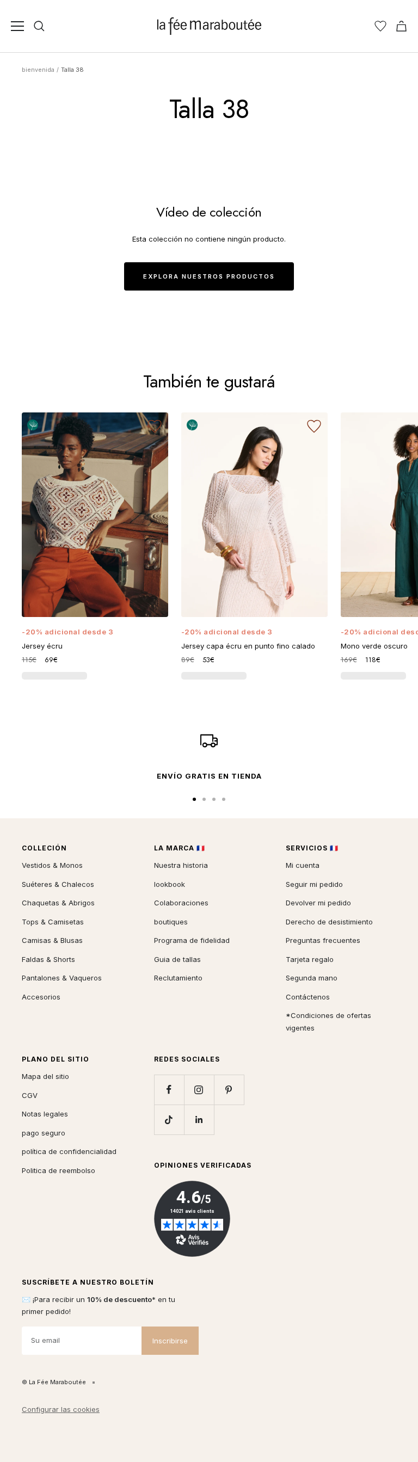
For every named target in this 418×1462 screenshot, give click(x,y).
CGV (30, 1095)
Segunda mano (311, 977)
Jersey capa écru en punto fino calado (248, 645)
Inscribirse (170, 1340)
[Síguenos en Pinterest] (229, 1090)
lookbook (169, 884)
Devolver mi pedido (318, 902)
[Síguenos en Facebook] (169, 1090)
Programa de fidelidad (192, 940)
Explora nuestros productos (209, 276)
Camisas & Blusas (52, 940)
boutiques (171, 921)
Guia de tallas (177, 959)
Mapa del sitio (45, 1076)
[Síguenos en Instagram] (199, 1090)
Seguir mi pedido (314, 884)
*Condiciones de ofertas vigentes (328, 1021)
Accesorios (41, 996)
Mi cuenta (302, 865)
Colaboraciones (181, 902)
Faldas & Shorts (48, 959)
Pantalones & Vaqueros (62, 977)
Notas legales (45, 1113)
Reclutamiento (178, 977)
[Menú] (17, 26)
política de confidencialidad (69, 1151)
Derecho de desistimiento (329, 921)
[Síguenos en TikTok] (169, 1119)
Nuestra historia (181, 865)
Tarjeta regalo (310, 959)
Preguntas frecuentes (323, 940)
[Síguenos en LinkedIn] (199, 1119)
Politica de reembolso (58, 1170)
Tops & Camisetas (53, 921)
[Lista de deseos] (380, 26)
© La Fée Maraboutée (54, 1382)
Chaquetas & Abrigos (58, 902)
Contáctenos (308, 996)
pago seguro (43, 1132)
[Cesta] (401, 26)
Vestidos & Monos (52, 865)
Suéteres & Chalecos (58, 884)
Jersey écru (42, 645)
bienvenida (38, 69)
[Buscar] (39, 26)
